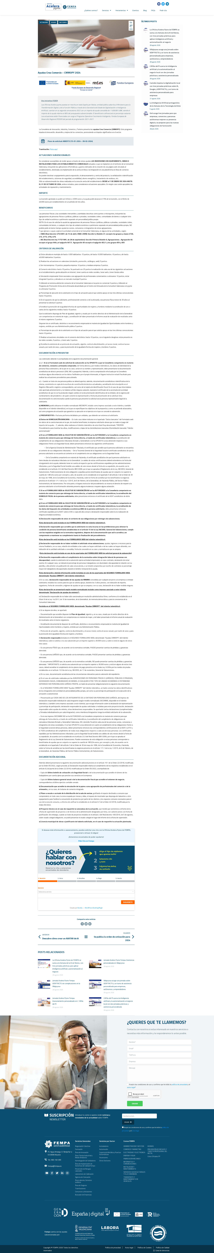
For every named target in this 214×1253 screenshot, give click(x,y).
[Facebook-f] (52, 1173)
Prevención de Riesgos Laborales (83, 1170)
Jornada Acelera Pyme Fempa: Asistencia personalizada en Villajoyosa (119, 961)
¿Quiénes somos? (91, 10)
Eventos (135, 10)
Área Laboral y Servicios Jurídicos (83, 1181)
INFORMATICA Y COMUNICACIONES (129, 1162)
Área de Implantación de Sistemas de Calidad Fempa (85, 1164)
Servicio (41, 888)
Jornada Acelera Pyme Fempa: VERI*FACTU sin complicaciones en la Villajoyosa (66, 983)
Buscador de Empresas (83, 1194)
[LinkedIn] (90, 924)
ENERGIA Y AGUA (129, 1155)
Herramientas (120, 10)
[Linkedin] (167, 4)
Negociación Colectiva (82, 1146)
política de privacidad (179, 1084)
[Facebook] (158, 4)
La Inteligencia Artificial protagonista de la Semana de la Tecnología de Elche (165, 104)
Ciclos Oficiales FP (154, 1156)
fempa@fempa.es (55, 1166)
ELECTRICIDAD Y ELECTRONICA (134, 1152)
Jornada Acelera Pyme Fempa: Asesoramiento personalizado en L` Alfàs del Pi (67, 1001)
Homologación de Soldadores (85, 1160)
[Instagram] (67, 1173)
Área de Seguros (81, 1185)
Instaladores (103, 1146)
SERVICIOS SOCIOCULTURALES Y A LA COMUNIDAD (134, 1173)
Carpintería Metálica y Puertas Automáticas (110, 1153)
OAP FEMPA (63, 22)
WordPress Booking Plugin (94, 908)
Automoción (103, 1149)
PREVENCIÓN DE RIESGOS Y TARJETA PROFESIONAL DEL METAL (157, 1151)
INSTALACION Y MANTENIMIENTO (129, 1168)
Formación (78, 1149)
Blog (145, 10)
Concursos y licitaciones (83, 1191)
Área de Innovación (81, 1152)
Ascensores (103, 1157)
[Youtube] (47, 1173)
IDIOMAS (151, 1146)
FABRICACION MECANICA (131, 1158)
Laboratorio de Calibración (84, 1174)
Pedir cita (163, 10)
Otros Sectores (104, 1160)
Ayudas (53, 22)
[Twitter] (163, 4)
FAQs (153, 10)
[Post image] (44, 963)
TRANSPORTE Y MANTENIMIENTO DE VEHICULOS (130, 1179)
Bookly (80, 908)
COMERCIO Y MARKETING (132, 1149)
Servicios (105, 10)
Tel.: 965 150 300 (54, 1159)
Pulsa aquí (53, 149)
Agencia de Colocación (82, 1177)
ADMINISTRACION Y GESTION (133, 1146)
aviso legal (131, 1087)
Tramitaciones (80, 1188)
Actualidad (44, 22)
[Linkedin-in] (62, 1173)
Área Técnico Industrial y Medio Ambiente (83, 1156)
